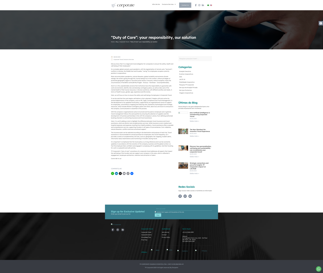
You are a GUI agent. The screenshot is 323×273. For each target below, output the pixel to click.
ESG (180, 77)
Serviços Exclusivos (185, 90)
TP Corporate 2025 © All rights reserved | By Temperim (161, 267)
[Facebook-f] (196, 5)
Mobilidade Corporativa (186, 82)
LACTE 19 (182, 79)
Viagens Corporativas (186, 93)
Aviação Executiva (185, 71)
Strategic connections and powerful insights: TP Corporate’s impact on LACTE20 (199, 166)
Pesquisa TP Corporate (186, 85)
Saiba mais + (194, 121)
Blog (117, 42)
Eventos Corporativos (186, 74)
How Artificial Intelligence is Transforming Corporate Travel (200, 114)
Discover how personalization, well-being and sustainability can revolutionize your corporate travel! (200, 149)
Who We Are (156, 4)
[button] (321, 23)
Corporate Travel (124, 42)
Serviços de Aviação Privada (188, 87)
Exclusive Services (168, 4)
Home (112, 42)
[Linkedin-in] (203, 5)
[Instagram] (199, 5)
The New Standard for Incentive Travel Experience (200, 130)
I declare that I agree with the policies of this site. (170, 212)
